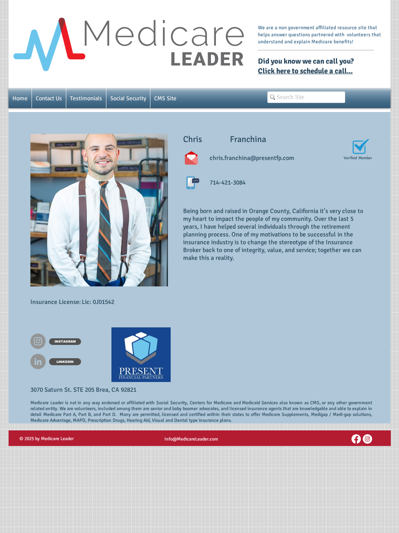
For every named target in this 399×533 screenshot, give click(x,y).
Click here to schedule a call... (305, 71)
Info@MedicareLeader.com (191, 439)
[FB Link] (356, 439)
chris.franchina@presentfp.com (252, 158)
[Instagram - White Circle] (367, 439)
